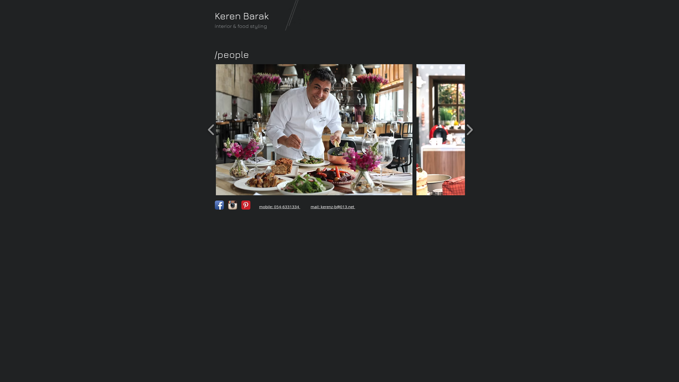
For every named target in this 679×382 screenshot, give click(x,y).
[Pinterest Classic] (245, 205)
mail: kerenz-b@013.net (332, 206)
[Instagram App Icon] (232, 205)
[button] (314, 129)
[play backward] (211, 129)
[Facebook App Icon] (219, 205)
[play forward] (470, 129)
